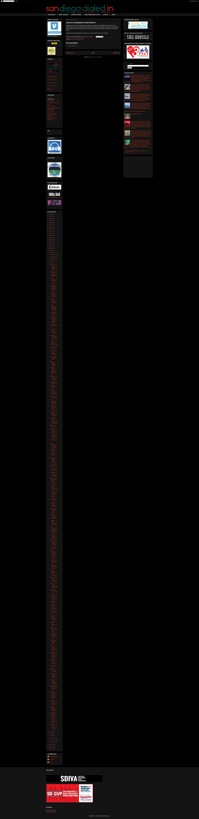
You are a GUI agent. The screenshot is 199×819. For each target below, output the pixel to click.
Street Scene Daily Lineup (54, 382)
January (53, 741)
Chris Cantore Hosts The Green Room (53, 642)
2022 (50, 222)
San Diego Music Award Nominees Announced (54, 337)
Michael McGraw (52, 114)
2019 (50, 229)
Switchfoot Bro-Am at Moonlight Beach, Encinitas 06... (54, 695)
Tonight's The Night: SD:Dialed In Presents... (54, 522)
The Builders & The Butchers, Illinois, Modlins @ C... (54, 453)
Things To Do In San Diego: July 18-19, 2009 (53, 487)
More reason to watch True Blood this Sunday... (53, 494)
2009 (50, 250)
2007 (50, 746)
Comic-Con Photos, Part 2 (54, 326)
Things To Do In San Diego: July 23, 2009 (53, 378)
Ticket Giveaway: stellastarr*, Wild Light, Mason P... (53, 307)
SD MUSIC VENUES (76, 14)
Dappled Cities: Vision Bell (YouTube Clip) (135, 111)
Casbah (49, 98)
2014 (50, 239)
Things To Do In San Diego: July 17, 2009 (53, 504)
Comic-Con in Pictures (53, 348)
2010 (50, 248)
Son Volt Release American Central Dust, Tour (53, 553)
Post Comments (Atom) (96, 57)
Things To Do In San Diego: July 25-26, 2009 (53, 343)
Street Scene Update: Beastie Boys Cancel (54, 460)
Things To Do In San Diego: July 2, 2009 (53, 720)
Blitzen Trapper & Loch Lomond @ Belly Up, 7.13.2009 (54, 542)
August (52, 260)
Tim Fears (51, 759)
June (52, 731)
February (53, 739)
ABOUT (113, 14)
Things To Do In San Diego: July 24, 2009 (53, 352)
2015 (50, 237)
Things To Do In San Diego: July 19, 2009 (53, 474)
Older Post (116, 53)
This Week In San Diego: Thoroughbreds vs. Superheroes (53, 438)
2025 (50, 216)
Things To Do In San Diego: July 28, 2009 (53, 300)
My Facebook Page (51, 810)
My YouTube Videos (51, 811)
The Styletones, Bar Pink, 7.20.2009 (53, 445)
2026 (50, 214)
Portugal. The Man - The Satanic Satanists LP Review (54, 655)
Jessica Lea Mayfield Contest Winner (53, 510)
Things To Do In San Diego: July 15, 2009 (53, 535)
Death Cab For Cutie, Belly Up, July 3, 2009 (54, 687)
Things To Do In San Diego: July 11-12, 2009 (53, 585)
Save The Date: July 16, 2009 (53, 670)
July (52, 262)
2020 (50, 227)
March (52, 737)
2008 (50, 744)
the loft (82, 39)
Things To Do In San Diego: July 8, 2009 (53, 648)
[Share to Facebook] (101, 37)
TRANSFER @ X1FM (136, 114)
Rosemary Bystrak (53, 756)
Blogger (108, 816)
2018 (50, 231)
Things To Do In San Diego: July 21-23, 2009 (53, 430)
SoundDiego (51, 101)
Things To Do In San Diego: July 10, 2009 (53, 607)
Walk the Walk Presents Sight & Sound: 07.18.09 (53, 481)
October (53, 256)
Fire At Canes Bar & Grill (53, 469)
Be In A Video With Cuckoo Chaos (54, 465)
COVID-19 (105, 14)
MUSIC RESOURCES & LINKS (92, 14)
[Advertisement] (138, 166)
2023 (50, 220)
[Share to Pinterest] (102, 37)
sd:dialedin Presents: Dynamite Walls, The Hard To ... (53, 288)
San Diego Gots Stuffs (53, 499)
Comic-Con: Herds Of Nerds (53, 358)
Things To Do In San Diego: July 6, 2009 (53, 675)
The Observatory (52, 106)
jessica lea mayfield (75, 39)
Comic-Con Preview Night (53, 387)
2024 (50, 218)
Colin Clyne (50, 116)
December (53, 252)
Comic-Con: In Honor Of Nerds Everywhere (53, 407)
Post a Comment (72, 45)
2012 (50, 244)
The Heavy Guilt (52, 113)
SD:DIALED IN (51, 14)
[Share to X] (99, 37)
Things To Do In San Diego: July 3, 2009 (53, 702)
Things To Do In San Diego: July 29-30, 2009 (53, 274)
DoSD (49, 104)
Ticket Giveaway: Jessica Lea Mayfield (53, 566)
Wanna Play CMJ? (53, 602)
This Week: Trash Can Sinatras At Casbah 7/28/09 (53, 319)
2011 (50, 246)
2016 (50, 235)
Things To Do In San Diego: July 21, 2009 (53, 413)
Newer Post (69, 53)
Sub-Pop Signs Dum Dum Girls (54, 612)
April (52, 735)
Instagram (50, 88)
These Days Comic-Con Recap (53, 313)
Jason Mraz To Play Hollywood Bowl (54, 623)
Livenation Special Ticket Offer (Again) (53, 714)
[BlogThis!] (98, 37)
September (53, 258)
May (52, 733)
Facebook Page (51, 79)
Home (93, 53)
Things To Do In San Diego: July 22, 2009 (53, 392)
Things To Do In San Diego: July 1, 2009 (53, 726)
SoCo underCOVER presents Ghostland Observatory (54, 529)
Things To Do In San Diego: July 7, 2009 (53, 661)
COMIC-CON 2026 (63, 14)
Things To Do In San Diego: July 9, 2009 (53, 617)
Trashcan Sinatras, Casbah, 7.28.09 (53, 294)
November (53, 254)
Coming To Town (53, 666)
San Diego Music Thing (53, 102)
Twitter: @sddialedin (53, 76)
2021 (50, 225)
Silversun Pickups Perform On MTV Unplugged (53, 573)
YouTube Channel (52, 85)
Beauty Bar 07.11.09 (53, 548)
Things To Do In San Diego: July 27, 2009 (53, 331)
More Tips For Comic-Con (53, 397)
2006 (50, 748)
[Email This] (96, 37)
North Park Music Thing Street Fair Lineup (53, 597)
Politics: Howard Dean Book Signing (53, 708)
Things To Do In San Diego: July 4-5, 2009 (53, 681)
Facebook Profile (52, 82)
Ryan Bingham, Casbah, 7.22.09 (53, 363)
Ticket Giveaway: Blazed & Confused (53, 401)
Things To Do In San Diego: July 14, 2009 (53, 560)
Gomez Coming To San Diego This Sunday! (53, 280)
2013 (50, 241)
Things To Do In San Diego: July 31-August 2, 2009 (54, 267)
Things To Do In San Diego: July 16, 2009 (53, 516)
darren (50, 762)
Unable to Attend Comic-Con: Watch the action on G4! (53, 371)
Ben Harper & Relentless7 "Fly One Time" (53, 636)
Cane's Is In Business (53, 426)
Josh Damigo (51, 111)
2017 (50, 233)
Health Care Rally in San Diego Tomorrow (53, 630)
